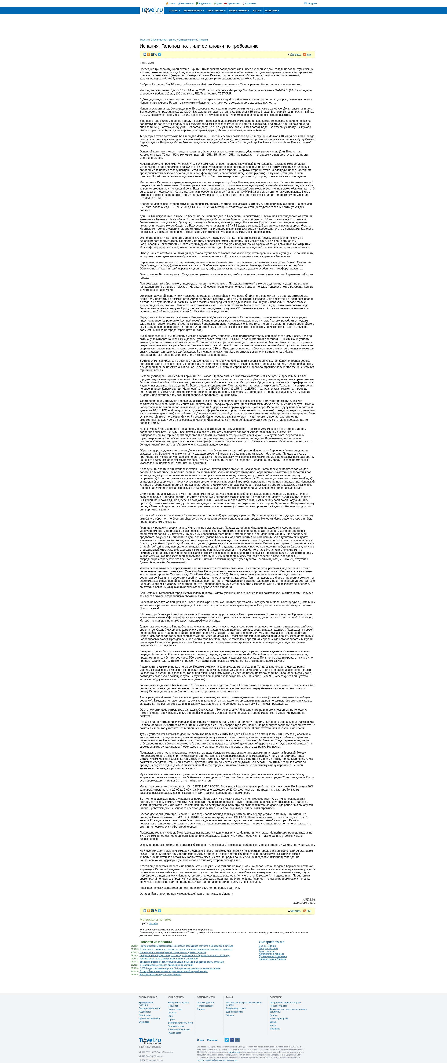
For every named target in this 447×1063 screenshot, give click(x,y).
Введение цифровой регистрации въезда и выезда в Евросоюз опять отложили (182, 961)
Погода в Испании (268, 948)
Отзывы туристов (187, 39)
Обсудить (295, 54)
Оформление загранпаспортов (285, 1002)
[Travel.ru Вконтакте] (237, 1040)
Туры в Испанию (267, 951)
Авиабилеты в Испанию (271, 953)
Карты (273, 1025)
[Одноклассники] (149, 53)
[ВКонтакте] (145, 53)
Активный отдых (176, 1026)
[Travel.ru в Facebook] (232, 1040)
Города (171, 1019)
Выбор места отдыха (178, 1002)
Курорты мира (175, 1009)
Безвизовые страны (236, 1008)
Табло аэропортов (279, 1018)
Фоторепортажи (205, 1006)
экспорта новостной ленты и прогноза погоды (217, 1060)
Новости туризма (278, 1006)
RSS (309, 54)
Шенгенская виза (234, 1012)
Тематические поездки (179, 1029)
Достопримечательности (180, 1023)
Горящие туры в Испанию (272, 959)
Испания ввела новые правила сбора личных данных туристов (173, 952)
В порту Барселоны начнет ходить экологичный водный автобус (174, 971)
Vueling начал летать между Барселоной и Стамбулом (169, 958)
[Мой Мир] (152, 53)
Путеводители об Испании (273, 956)
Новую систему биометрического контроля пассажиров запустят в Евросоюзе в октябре (186, 946)
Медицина (275, 1029)
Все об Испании (267, 946)
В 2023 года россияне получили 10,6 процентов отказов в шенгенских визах (180, 968)
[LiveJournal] (156, 53)
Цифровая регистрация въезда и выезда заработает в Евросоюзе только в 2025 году (185, 955)
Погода (273, 1015)
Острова (172, 1012)
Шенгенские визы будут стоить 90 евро (160, 974)
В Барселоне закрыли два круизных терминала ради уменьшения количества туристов (186, 949)
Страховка (144, 1022)
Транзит (230, 1015)
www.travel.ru (234, 1052)
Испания (203, 39)
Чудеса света (174, 1033)
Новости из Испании (156, 942)
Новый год (173, 1006)
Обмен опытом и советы (163, 39)
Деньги (273, 1022)
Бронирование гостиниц (146, 1003)
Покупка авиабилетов (149, 1008)
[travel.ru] (152, 10)
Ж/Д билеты (145, 1012)
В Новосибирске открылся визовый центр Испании (166, 965)
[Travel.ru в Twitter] (227, 1040)
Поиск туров (145, 1015)
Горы (170, 1016)
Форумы (312, 3)
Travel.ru (144, 39)
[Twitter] (160, 53)
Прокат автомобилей (149, 1018)
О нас (200, 1040)
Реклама (212, 1040)
